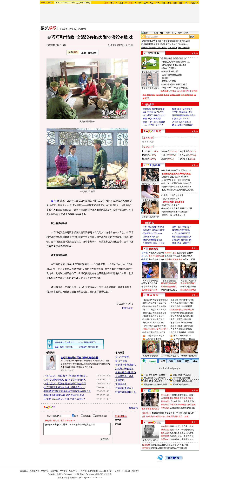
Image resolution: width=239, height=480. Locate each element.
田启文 (165, 62)
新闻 (156, 33)
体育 (112, 3)
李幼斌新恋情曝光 (188, 283)
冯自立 (165, 68)
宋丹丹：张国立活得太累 (172, 195)
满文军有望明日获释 (170, 199)
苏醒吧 (146, 155)
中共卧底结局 (161, 47)
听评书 (145, 253)
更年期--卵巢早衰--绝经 (182, 112)
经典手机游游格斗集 (173, 259)
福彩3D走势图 (189, 259)
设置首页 (24, 471)
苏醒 (178, 95)
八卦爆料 (165, 398)
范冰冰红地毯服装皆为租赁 (154, 309)
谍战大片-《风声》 (150, 184)
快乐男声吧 (184, 151)
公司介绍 (116, 471)
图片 (180, 33)
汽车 (140, 3)
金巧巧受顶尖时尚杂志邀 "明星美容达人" (64, 387)
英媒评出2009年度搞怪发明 (182, 430)
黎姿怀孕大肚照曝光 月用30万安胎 (177, 208)
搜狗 (88, 2)
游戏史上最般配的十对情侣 (182, 332)
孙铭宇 (165, 71)
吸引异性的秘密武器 (181, 230)
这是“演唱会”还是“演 (177, 58)
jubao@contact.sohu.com (90, 477)
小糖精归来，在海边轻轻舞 (181, 439)
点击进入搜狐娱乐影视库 (181, 329)
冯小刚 (180, 91)
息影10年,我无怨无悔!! (176, 65)
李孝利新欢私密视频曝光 (181, 322)
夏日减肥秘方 (171, 44)
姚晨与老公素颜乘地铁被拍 (154, 313)
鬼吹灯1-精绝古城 (156, 256)
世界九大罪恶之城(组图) (181, 319)
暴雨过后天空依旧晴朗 (177, 448)
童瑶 (164, 78)
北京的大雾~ (173, 71)
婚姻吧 (164, 159)
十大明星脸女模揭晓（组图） (182, 395)
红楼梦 (190, 253)
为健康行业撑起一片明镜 (154, 243)
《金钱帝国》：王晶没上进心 (182, 401)
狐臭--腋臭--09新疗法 (181, 243)
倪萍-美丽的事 (184, 180)
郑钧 (183, 95)
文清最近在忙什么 (124, 376)
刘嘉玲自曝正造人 (169, 290)
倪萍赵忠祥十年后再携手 (181, 306)
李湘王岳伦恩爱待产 (170, 205)
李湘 (191, 95)
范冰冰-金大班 (185, 170)
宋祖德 (165, 84)
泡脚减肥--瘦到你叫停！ (182, 240)
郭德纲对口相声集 (156, 253)
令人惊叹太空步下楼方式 (184, 339)
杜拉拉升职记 (170, 253)
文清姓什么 (121, 384)
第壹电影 (165, 401)
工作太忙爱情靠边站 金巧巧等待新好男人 (65, 379)
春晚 (187, 95)
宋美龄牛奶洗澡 (148, 47)
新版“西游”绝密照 (150, 356)
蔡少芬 (186, 91)
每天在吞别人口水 (150, 440)
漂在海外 (146, 445)
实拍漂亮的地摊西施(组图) (182, 316)
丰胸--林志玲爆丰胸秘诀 (153, 227)
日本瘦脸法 (183, 44)
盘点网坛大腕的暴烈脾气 (153, 319)
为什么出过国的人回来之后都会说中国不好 (169, 445)
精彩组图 (165, 404)
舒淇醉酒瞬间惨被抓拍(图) (182, 313)
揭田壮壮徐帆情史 (150, 281)
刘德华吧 (165, 155)
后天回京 (172, 68)
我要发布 (133, 407)
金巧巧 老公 (121, 360)
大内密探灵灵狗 (169, 180)
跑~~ (168, 78)
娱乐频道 (63, 29)
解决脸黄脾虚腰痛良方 (182, 237)
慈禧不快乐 (172, 47)
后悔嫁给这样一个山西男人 (181, 436)
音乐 (174, 33)
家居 (152, 3)
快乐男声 (193, 91)
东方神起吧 (184, 155)
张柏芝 (173, 95)
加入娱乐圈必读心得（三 (179, 62)
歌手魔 (165, 58)
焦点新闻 (165, 426)
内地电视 (82, 29)
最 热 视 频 (154, 165)
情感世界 (165, 436)
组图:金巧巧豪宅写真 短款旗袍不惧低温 (64, 395)
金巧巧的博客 (122, 357)
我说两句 (195, 3)
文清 (152, 142)
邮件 (175, 3)
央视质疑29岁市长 (149, 41)
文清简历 (119, 380)
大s (157, 95)
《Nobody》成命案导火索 (154, 326)
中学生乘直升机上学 (150, 72)
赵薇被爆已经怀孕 (149, 283)
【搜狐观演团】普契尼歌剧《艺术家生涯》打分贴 (172, 413)
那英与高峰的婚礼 (124, 368)
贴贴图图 (165, 430)
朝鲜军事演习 (174, 41)
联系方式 (82, 471)
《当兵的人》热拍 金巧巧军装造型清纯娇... (66, 375)
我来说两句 (113, 45)
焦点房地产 (81, 2)
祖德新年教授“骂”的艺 (177, 84)
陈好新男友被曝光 (188, 290)
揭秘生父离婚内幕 (188, 281)
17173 (72, 2)
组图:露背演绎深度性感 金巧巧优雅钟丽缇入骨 (67, 391)
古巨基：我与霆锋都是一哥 (173, 215)
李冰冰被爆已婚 (169, 281)
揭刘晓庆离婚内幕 (169, 283)
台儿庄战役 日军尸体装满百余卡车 (177, 183)
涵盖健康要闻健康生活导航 (184, 115)
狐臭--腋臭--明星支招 (152, 118)
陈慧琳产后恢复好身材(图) (154, 303)
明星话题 (165, 408)
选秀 (161, 95)
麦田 (172, 177)
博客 (181, 3)
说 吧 (158, 131)
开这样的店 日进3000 (152, 233)
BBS (187, 3)
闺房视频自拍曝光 (150, 200)
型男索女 (165, 439)
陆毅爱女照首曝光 (188, 286)
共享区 (145, 259)
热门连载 (146, 416)
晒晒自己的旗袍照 (159, 448)
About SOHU (105, 471)
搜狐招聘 (54, 471)
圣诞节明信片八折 (149, 290)
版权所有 (108, 474)
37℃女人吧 (185, 159)
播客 (169, 3)
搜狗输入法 (34, 471)
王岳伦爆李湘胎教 (153, 339)
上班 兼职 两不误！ (151, 237)
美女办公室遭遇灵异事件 (153, 322)
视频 (163, 3)
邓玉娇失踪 (162, 41)
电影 (153, 95)
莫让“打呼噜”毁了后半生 (153, 112)
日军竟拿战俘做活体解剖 (153, 316)
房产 (146, 3)
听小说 (145, 256)
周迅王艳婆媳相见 (169, 286)
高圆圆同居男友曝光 (150, 88)
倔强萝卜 (166, 177)
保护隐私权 (93, 471)
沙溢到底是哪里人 (124, 388)
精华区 (118, 420)
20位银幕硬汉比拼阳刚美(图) (182, 408)
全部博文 (135, 471)
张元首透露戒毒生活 (182, 335)
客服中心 (73, 471)
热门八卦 (165, 395)
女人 (157, 3)
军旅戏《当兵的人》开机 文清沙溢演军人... (66, 399)
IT (135, 3)
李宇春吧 (165, 151)
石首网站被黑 (147, 44)
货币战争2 (187, 256)
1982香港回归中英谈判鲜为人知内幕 (178, 190)
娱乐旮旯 (165, 433)
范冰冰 (166, 95)
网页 (162, 33)
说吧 (186, 33)
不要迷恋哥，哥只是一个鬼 (181, 426)
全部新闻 (126, 471)
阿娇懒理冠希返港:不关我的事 (175, 212)
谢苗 (164, 65)
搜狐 (58, 2)
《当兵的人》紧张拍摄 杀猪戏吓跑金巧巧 (65, 383)
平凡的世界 (178, 256)
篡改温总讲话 (159, 44)
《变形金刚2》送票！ (155, 335)
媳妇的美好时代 (181, 177)
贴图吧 (146, 159)
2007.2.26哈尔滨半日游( (177, 88)
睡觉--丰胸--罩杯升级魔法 (154, 122)
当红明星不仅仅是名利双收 (181, 433)
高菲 (164, 81)
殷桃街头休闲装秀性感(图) (154, 306)
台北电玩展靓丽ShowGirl (154, 332)
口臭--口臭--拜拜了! (180, 118)
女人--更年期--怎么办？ (153, 125)
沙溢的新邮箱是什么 (125, 392)
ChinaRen (64, 2)
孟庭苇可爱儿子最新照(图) (182, 326)
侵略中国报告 (184, 47)
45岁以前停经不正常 (181, 233)
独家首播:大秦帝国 (170, 170)
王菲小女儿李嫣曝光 (170, 356)
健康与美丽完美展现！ (153, 240)
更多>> (195, 53)
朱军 (144, 95)
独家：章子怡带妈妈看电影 (182, 300)
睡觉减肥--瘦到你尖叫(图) (154, 109)
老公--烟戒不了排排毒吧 (182, 125)
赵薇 (149, 95)
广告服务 (64, 471)
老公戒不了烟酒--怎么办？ (154, 115)
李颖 (164, 88)
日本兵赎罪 (185, 41)
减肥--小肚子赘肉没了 (181, 227)
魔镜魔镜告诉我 (175, 75)
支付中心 (45, 471)
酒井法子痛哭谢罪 (189, 356)
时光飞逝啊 (171, 81)
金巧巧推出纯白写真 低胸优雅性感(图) (80, 357)
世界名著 (168, 256)
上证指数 (147, 151)
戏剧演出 (146, 413)
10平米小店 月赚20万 (181, 122)
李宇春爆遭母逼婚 (149, 286)
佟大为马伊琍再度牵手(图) (182, 303)
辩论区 (118, 424)
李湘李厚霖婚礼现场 (125, 372)
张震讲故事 (182, 253)
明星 (147, 98)
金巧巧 (54, 200)
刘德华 (173, 91)
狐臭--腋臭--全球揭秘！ (182, 109)
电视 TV (72, 29)
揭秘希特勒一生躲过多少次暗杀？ (176, 187)
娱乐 (121, 3)
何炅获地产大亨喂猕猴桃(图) (155, 300)
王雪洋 (165, 75)
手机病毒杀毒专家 (156, 259)
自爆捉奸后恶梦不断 (150, 217)
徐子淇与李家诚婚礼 (125, 364)
